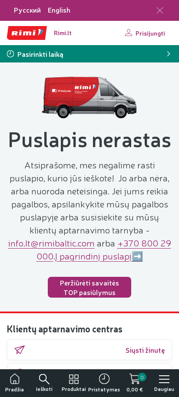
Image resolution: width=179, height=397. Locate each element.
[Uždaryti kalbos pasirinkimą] (160, 10)
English (59, 9)
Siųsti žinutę (145, 349)
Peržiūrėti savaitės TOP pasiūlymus (89, 287)
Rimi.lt (63, 32)
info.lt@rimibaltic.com (51, 242)
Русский (27, 9)
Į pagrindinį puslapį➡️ (99, 255)
